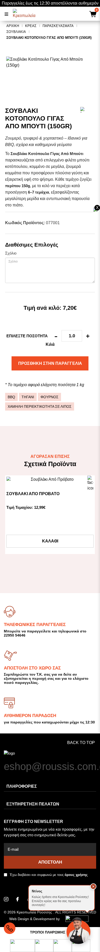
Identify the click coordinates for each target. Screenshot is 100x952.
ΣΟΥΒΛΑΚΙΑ (16, 32)
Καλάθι (50, 541)
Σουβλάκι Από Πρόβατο (32, 494)
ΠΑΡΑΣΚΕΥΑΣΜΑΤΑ (58, 26)
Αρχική (12, 26)
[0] (92, 15)
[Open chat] (78, 930)
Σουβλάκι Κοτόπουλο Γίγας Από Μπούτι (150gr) (49, 38)
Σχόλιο (10, 253)
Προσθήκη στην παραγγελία (50, 363)
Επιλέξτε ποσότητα (27, 336)
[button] (93, 886)
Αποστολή (50, 862)
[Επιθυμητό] (90, 479)
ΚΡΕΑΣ (30, 26)
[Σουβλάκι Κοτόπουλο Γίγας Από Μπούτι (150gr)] (50, 62)
